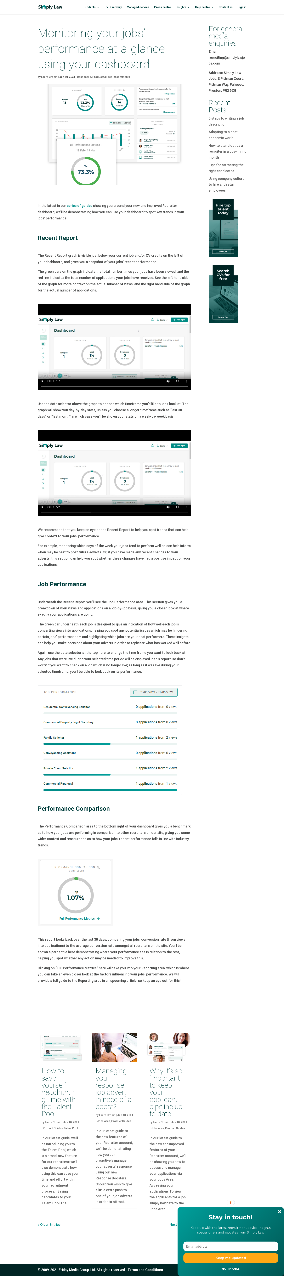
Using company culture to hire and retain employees (226, 184)
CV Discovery (113, 7)
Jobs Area (103, 1121)
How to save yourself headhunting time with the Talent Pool (59, 1092)
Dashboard (84, 76)
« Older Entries (49, 1224)
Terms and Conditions (145, 1270)
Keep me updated (231, 1258)
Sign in (242, 7)
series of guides (79, 206)
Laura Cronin (49, 76)
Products (89, 7)
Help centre (202, 7)
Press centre (162, 7)
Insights (181, 7)
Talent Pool (71, 1128)
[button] (230, 1217)
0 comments (122, 76)
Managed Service (138, 7)
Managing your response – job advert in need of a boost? (114, 1089)
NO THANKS (231, 1268)
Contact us (226, 7)
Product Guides (102, 76)
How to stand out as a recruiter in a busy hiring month (227, 151)
